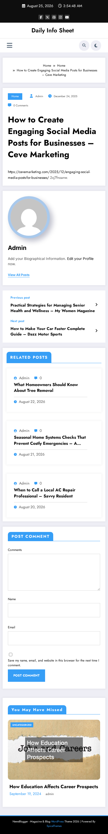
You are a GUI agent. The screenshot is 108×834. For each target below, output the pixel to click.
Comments (15, 549)
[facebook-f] (41, 17)
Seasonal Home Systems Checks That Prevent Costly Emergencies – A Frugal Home (50, 440)
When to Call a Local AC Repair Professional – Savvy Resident (44, 493)
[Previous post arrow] (96, 305)
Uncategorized (21, 725)
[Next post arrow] (96, 331)
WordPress (57, 821)
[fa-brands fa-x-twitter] (47, 17)
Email (11, 627)
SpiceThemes (54, 826)
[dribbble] (54, 17)
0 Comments (20, 105)
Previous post (20, 297)
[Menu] (9, 45)
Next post (17, 321)
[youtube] (67, 17)
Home (15, 96)
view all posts (19, 275)
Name (12, 599)
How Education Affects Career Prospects (53, 786)
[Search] (84, 46)
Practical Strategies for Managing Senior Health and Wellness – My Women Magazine (52, 308)
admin (39, 96)
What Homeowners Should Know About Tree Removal (46, 387)
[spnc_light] (96, 45)
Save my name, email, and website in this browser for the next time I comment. (53, 663)
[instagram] (60, 17)
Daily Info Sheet (52, 30)
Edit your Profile (80, 258)
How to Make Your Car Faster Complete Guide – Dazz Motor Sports (47, 331)
